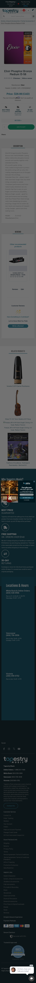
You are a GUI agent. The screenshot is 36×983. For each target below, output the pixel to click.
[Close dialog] (34, 481)
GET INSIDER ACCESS (26, 497)
